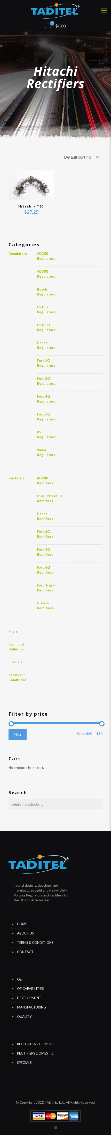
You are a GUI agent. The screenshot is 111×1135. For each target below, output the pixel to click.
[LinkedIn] (55, 1127)
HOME (22, 924)
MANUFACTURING (31, 1007)
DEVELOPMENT (29, 998)
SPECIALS (24, 1062)
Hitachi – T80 (31, 206)
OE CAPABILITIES (30, 988)
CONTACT (25, 952)
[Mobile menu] (104, 10)
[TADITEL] (55, 10)
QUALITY (24, 1016)
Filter (17, 734)
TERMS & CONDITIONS (35, 942)
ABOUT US (25, 933)
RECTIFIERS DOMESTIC (35, 1053)
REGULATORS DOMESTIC (37, 1044)
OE (19, 979)
